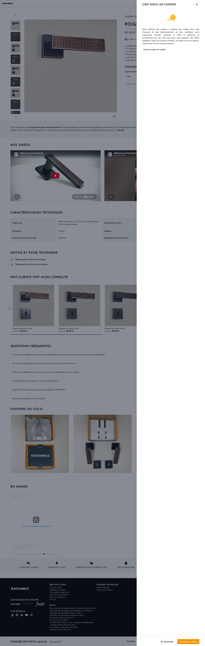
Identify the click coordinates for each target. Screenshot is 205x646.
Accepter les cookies (188, 641)
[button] (102, 323)
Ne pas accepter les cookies (154, 49)
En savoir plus (167, 641)
